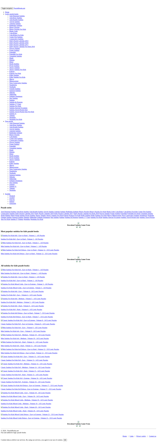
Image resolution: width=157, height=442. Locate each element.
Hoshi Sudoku (14, 64)
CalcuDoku (13, 33)
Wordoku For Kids (15, 119)
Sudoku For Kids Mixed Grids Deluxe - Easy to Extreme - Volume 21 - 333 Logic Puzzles (31, 418)
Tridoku (12, 115)
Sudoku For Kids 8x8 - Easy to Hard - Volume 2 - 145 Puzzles (22, 239)
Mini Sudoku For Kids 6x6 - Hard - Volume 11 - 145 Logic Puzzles (23, 346)
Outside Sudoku (14, 89)
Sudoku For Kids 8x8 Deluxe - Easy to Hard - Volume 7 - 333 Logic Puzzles (27, 317)
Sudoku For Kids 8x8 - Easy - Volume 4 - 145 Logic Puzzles (21, 295)
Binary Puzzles (14, 27)
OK (65, 440)
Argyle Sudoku (14, 22)
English (7, 194)
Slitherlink (12, 94)
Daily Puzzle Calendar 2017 (18, 45)
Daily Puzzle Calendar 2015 (18, 41)
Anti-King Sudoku (15, 18)
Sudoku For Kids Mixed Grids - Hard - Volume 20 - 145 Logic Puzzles (25, 411)
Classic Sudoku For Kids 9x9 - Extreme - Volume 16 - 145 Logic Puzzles (25, 382)
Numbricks (13, 85)
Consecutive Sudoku (16, 39)
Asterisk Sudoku (15, 23)
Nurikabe (12, 87)
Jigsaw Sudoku (14, 68)
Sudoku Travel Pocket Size (18, 110)
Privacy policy (141, 436)
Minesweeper (13, 81)
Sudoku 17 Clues (15, 104)
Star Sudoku (13, 98)
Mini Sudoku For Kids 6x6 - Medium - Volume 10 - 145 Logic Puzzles (25, 338)
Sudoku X (12, 114)
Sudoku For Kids (15, 106)
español (12, 198)
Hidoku (12, 60)
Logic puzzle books (11, 14)
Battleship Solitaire (15, 25)
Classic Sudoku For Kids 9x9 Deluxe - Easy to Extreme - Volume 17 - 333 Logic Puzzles (31, 389)
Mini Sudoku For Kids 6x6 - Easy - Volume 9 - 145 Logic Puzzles (23, 331)
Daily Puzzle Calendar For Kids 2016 (22, 46)
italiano (11, 201)
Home (7, 12)
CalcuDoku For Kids (16, 35)
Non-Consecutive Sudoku (18, 83)
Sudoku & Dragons (16, 102)
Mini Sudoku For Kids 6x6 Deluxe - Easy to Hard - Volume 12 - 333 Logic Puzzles (29, 254)
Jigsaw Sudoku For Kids (17, 69)
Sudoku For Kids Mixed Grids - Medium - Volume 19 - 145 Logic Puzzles (26, 404)
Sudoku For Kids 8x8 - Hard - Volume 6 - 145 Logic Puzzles (21, 309)
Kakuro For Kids (15, 73)
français (12, 200)
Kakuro (12, 71)
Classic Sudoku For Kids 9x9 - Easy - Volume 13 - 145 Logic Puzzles (24, 360)
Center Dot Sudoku (16, 37)
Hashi (11, 58)
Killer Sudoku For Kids (17, 77)
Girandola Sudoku (15, 56)
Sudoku (12, 100)
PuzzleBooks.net (19, 8)
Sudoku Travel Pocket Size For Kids (21, 112)
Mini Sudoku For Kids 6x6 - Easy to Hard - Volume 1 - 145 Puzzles (24, 246)
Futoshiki (12, 52)
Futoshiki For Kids (15, 54)
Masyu (11, 79)
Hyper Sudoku (14, 66)
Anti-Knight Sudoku (16, 20)
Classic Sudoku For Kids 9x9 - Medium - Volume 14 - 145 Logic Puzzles (25, 367)
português (12, 203)
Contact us (152, 436)
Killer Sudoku (14, 75)
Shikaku (12, 92)
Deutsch (12, 196)
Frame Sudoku (14, 50)
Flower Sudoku (14, 48)
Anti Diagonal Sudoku (17, 16)
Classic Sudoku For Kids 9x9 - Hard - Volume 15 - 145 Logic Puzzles (24, 375)
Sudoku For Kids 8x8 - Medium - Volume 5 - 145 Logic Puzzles (22, 302)
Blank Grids (13, 31)
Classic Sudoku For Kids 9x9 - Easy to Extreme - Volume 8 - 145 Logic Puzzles (28, 324)
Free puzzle (9, 121)
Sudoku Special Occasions (18, 108)
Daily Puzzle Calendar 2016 (18, 43)
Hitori (11, 62)
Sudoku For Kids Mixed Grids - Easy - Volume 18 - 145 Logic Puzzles (25, 396)
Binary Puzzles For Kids (17, 29)
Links (132, 436)
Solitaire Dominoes (15, 96)
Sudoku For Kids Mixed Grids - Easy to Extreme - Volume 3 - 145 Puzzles (26, 288)
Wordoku (12, 117)
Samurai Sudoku (15, 91)
